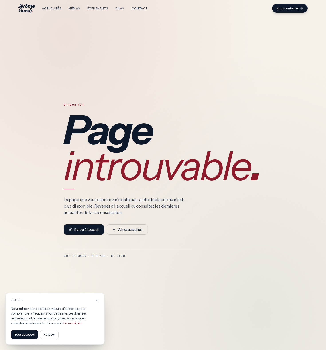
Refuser (49, 334)
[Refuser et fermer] (97, 301)
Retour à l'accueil (86, 229)
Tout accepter (24, 334)
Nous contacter (288, 8)
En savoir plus (73, 323)
